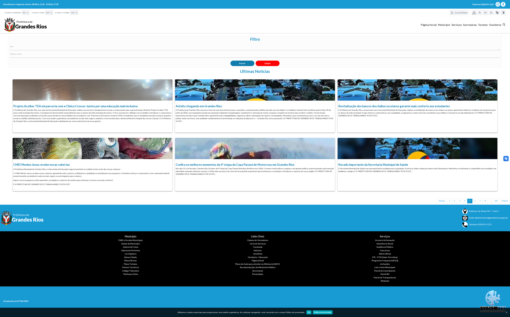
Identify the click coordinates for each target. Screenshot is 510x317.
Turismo (483, 24)
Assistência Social (385, 243)
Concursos (385, 250)
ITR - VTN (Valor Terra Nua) (385, 257)
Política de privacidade (322, 312)
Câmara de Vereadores (257, 240)
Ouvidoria (495, 24)
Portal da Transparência (385, 277)
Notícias (258, 250)
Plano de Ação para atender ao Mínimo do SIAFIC (257, 264)
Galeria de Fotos (130, 247)
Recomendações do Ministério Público (257, 267)
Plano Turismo (130, 264)
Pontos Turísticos (130, 267)
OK (309, 312)
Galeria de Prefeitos (130, 250)
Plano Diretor (130, 260)
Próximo (505, 201)
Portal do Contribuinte (384, 271)
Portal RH (385, 274)
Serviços (457, 24)
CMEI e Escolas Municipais (130, 240)
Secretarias (470, 24)
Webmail (385, 281)
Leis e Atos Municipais (385, 267)
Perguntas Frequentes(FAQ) (385, 260)
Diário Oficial (385, 254)
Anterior (442, 201)
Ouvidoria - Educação (258, 257)
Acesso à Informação (384, 240)
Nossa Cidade (130, 257)
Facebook (257, 247)
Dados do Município (130, 243)
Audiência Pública (385, 247)
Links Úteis (257, 236)
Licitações (385, 264)
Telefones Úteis (130, 274)
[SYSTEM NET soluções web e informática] (492, 301)
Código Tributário (130, 271)
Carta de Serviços (258, 243)
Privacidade (257, 274)
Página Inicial (429, 24)
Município (444, 24)
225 (496, 201)
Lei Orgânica (130, 254)
